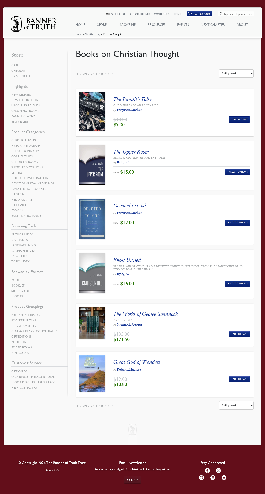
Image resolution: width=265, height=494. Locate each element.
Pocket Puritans (23, 320)
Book (15, 280)
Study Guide (20, 290)
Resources (156, 24)
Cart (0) (202, 13)
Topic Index (20, 261)
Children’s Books (24, 161)
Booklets (18, 341)
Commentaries (22, 156)
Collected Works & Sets (29, 177)
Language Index (23, 245)
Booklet (17, 285)
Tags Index (19, 255)
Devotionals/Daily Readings (32, 183)
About (242, 24)
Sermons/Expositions (27, 167)
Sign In (178, 14)
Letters (16, 172)
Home (79, 34)
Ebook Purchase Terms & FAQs (33, 382)
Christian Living (92, 34)
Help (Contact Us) (25, 387)
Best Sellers (19, 121)
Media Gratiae (21, 199)
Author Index (22, 234)
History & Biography (26, 145)
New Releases (21, 94)
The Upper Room (131, 152)
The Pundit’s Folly (132, 99)
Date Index (19, 239)
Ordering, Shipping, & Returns (33, 376)
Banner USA (118, 14)
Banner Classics (23, 116)
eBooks (17, 210)
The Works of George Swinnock (145, 314)
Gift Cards (19, 371)
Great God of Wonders (136, 362)
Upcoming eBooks (25, 110)
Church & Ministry (25, 150)
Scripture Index (23, 250)
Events (183, 24)
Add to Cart (240, 119)
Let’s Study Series (23, 325)
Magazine (127, 24)
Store (102, 24)
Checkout (19, 70)
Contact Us (162, 14)
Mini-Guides (20, 352)
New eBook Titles (24, 99)
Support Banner (140, 14)
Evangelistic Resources (28, 188)
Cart (14, 65)
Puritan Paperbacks (25, 314)
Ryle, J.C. (123, 162)
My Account (20, 75)
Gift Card (18, 204)
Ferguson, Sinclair (129, 110)
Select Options (238, 171)
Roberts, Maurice (129, 369)
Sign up (132, 480)
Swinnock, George (129, 324)
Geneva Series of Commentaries (34, 331)
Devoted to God (129, 205)
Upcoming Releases (25, 105)
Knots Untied (127, 260)
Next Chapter (213, 24)
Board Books (21, 347)
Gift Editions (21, 336)
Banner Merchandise (27, 215)
